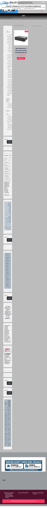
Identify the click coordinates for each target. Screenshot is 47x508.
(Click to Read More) (7, 334)
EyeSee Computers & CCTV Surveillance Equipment (23, 6)
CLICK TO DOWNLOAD (7, 195)
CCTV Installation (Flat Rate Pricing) (8, 100)
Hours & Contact (8, 111)
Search (6, 139)
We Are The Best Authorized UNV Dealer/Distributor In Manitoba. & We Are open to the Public (7, 223)
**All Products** (8, 32)
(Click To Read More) (7, 216)
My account (8, 114)
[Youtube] (43, 2)
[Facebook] (41, 2)
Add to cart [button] (21, 58)
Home (1, 17)
